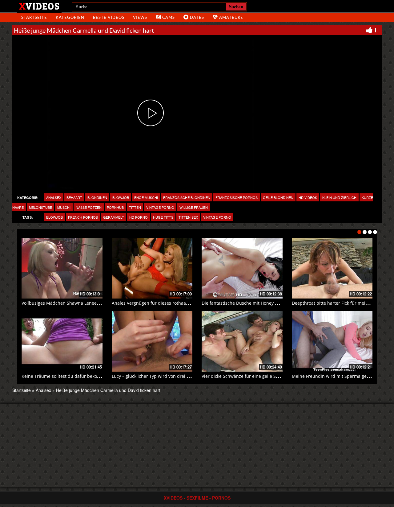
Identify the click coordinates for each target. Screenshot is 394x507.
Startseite (21, 390)
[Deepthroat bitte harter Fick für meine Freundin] (332, 268)
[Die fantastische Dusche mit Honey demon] (242, 268)
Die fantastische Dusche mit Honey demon (245, 303)
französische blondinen (186, 197)
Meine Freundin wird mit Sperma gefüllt (333, 376)
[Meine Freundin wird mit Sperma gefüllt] (332, 341)
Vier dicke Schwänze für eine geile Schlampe (248, 376)
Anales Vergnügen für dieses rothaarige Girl (157, 303)
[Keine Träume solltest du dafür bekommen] (62, 341)
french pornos (83, 217)
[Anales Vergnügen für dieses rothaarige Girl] (152, 268)
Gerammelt (113, 217)
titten (135, 207)
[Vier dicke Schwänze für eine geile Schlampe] (242, 341)
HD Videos (308, 197)
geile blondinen (278, 197)
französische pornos (236, 197)
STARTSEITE (34, 17)
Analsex (53, 197)
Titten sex (188, 217)
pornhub (115, 207)
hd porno (138, 217)
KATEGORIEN (70, 17)
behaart (74, 197)
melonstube (40, 207)
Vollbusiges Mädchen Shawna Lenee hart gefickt (71, 303)
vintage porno (160, 207)
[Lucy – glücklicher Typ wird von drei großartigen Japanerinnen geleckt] (152, 341)
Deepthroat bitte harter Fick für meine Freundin (341, 303)
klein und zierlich (339, 197)
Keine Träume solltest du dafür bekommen (66, 376)
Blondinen (97, 197)
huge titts (163, 217)
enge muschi (146, 197)
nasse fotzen (89, 207)
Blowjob (120, 197)
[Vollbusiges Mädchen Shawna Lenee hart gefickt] (62, 268)
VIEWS (140, 17)
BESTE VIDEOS (108, 17)
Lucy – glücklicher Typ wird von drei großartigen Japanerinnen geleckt (184, 376)
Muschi (63, 207)
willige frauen (193, 207)
